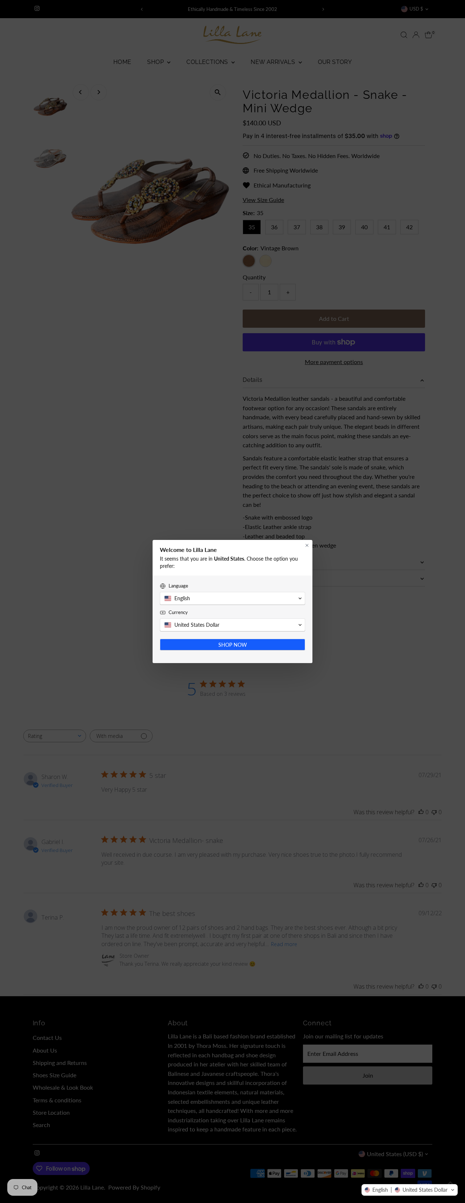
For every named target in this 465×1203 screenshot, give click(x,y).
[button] (409, 1190)
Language (178, 586)
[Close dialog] (307, 545)
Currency (178, 612)
